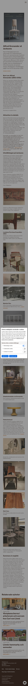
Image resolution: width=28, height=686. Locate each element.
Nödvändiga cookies (8, 345)
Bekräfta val (5, 356)
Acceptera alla (13, 356)
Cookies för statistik (8, 351)
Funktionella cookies (8, 348)
